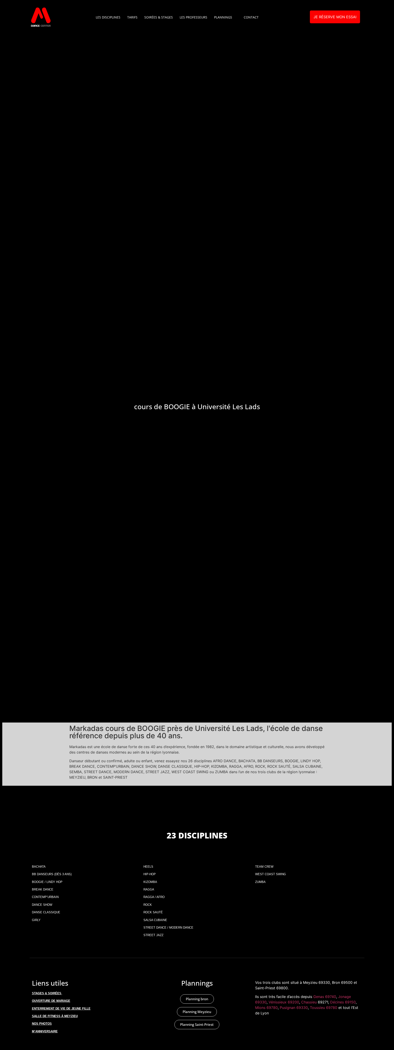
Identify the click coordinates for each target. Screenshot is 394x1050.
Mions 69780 (266, 1007)
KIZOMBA (150, 882)
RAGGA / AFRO (154, 897)
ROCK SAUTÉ (153, 912)
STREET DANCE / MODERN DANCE (168, 927)
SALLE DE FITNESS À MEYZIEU (55, 1016)
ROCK (147, 904)
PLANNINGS (223, 17)
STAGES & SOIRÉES (46, 993)
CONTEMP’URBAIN (45, 897)
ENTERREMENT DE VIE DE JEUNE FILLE (61, 1008)
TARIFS (132, 17)
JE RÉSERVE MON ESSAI (335, 17)
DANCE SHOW (42, 904)
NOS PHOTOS (42, 1023)
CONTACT (251, 17)
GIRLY (36, 920)
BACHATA (39, 866)
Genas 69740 (324, 996)
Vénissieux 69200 (284, 1002)
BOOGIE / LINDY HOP (47, 882)
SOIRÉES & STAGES (158, 17)
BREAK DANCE (42, 889)
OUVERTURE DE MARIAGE (51, 1001)
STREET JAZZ (153, 935)
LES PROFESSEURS (193, 17)
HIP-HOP (149, 874)
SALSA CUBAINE (155, 920)
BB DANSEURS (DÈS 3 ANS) (52, 874)
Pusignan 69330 (294, 1007)
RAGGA (148, 889)
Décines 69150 (343, 1002)
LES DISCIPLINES (108, 17)
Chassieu (309, 1002)
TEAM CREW (264, 866)
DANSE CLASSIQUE (46, 912)
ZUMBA (260, 882)
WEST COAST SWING (270, 874)
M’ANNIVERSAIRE (45, 1031)
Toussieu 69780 (323, 1007)
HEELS (148, 866)
